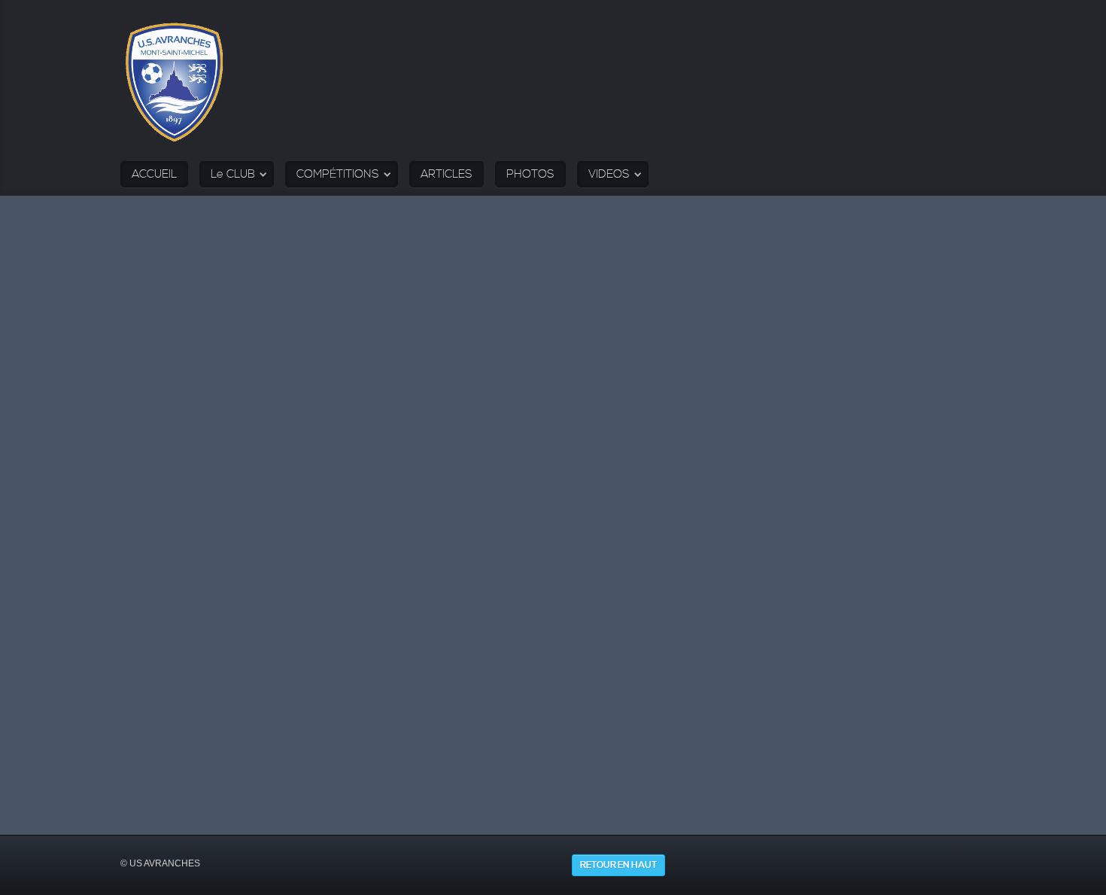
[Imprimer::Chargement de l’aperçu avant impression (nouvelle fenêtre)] (140, 510)
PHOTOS (530, 174)
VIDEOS (609, 174)
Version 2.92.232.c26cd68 (596, 807)
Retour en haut (618, 865)
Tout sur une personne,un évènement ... (441, 355)
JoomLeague (528, 807)
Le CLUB (233, 174)
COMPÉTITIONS (337, 174)
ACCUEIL (154, 174)
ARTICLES (446, 174)
